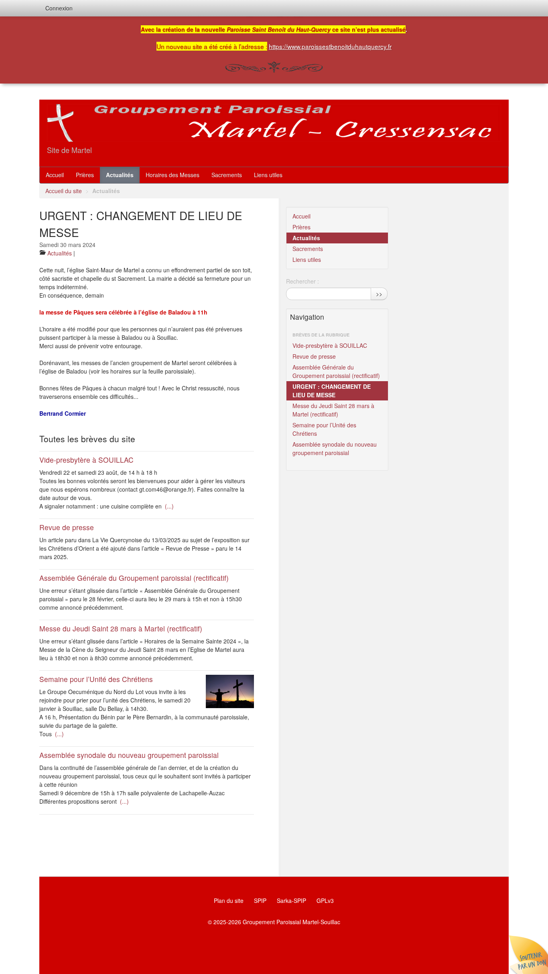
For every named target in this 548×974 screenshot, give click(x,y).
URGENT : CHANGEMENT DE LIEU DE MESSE (331, 390)
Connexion (59, 8)
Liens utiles (268, 175)
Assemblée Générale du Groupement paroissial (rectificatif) (134, 578)
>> (379, 294)
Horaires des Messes (172, 175)
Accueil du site (63, 191)
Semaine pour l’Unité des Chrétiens (96, 679)
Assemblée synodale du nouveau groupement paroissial (129, 755)
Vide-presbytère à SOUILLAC (86, 460)
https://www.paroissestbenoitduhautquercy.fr (330, 46)
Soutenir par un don (528, 954)
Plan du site (229, 900)
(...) (168, 506)
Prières (85, 175)
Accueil (55, 175)
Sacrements (226, 175)
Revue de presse (66, 527)
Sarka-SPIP (291, 900)
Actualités (120, 175)
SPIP (260, 900)
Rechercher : (302, 281)
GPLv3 (325, 900)
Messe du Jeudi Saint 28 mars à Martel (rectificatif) (120, 628)
